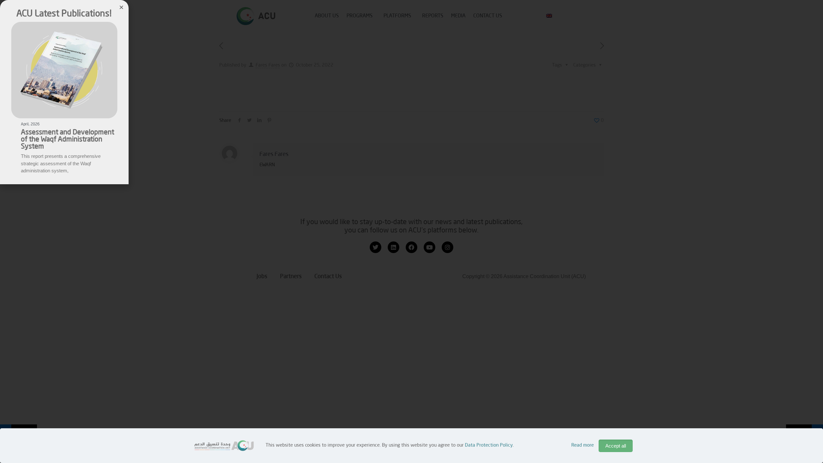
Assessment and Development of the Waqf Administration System (67, 139)
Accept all (615, 446)
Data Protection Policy (489, 445)
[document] (411, 231)
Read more (582, 445)
